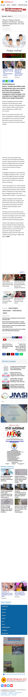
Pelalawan (4, 630)
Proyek (3, 618)
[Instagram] (20, 337)
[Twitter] (17, 337)
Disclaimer (11, 692)
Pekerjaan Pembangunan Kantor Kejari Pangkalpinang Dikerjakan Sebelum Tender (20, 494)
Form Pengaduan (18, 692)
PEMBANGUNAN (6, 627)
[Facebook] (13, 337)
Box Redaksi (4, 692)
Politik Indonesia (17, 310)
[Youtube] (4, 340)
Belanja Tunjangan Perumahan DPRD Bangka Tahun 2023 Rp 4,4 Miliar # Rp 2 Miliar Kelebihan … (6, 509)
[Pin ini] (12, 354)
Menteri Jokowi (7, 310)
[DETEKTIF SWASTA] (7, 2)
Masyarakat (5, 633)
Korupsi (4, 615)
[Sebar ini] (4, 354)
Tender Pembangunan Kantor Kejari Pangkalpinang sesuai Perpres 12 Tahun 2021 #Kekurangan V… (6, 494)
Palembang (5, 606)
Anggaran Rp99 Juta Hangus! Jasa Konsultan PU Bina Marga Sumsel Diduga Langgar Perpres (21, 479)
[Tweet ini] (8, 354)
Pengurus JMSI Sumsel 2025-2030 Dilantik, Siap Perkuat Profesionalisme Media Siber (17, 386)
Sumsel (4, 612)
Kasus (3, 624)
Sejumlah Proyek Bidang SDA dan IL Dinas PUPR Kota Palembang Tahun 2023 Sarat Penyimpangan (21, 509)
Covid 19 (4, 609)
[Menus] (26, 1)
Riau (3, 621)
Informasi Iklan (4, 693)
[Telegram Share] (17, 354)
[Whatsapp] (21, 354)
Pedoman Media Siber (5, 695)
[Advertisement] (14, 141)
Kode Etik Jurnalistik (13, 693)
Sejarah (5, 313)
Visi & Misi (14, 695)
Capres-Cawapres (13, 308)
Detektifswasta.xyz (8, 84)
